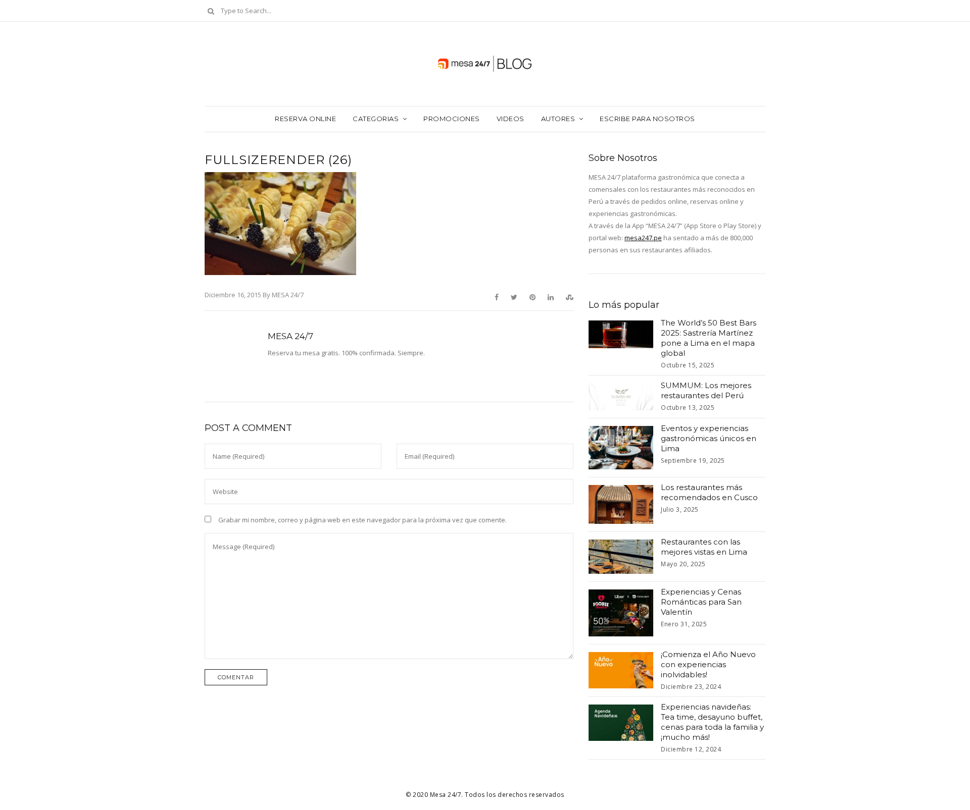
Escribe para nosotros (647, 119)
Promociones (451, 119)
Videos (510, 119)
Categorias (376, 119)
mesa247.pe (643, 237)
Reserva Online (305, 119)
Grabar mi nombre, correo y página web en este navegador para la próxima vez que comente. (362, 519)
